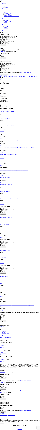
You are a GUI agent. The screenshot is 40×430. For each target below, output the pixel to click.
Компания (2, 209)
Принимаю (2, 423)
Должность (2, 38)
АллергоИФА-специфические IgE (6, 118)
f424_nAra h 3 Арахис (4, 276)
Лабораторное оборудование (9, 12)
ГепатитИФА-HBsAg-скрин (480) (6, 217)
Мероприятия (6, 26)
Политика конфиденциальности (5, 337)
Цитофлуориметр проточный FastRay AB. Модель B (9, 231)
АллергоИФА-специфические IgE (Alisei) (7, 111)
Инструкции (6, 20)
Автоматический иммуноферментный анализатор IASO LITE (10, 154)
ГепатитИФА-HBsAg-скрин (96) (5, 177)
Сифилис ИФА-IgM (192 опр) (5, 224)
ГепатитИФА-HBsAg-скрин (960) (6, 250)
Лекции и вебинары (7, 21)
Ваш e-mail (2, 42)
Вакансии (6, 6)
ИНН (1, 317)
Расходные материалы (8, 15)
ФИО (1, 314)
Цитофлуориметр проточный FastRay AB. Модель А (9, 198)
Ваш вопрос (2, 43)
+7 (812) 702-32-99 (3, 345)
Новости (5, 27)
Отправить (2, 45)
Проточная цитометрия (8, 13)
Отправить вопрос (4, 74)
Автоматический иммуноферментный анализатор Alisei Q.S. (10, 159)
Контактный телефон (4, 41)
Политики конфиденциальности (25, 46)
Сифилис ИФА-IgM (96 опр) (5, 191)
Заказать (2, 95)
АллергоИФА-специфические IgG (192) (7, 125)
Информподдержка (5, 18)
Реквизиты (6, 7)
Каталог (3, 8)
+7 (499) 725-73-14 (3, 353)
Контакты (6, 5)
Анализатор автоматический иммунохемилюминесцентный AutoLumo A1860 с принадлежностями (17, 305)
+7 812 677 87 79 (3, 382)
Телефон (2, 56)
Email (1, 211)
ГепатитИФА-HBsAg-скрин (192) (6, 184)
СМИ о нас (6, 28)
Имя (1, 55)
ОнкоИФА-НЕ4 (3, 257)
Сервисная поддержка (6, 23)
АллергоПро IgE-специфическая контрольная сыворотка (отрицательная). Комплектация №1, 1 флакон (17, 147)
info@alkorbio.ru (3, 347)
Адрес (1, 40)
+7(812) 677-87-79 (3, 359)
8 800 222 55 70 (2, 372)
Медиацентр (4, 24)
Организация (2, 39)
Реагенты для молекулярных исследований (11, 16)
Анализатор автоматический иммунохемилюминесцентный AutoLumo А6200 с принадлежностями (17, 290)
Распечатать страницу (4, 79)
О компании (4, 3)
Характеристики (3, 96)
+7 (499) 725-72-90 (3, 352)
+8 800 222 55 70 (3, 51)
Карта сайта (2, 368)
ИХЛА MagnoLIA (7, 11)
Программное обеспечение (8, 17)
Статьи (5, 22)
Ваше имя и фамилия (4, 37)
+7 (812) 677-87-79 (3, 344)
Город (1, 316)
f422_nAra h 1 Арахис (4, 283)
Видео (5, 29)
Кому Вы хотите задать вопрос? (5, 36)
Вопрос (1, 212)
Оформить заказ (19, 429)
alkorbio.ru (2, 417)
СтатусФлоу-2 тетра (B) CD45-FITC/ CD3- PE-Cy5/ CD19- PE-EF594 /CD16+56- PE (14, 170)
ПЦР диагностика (7, 14)
